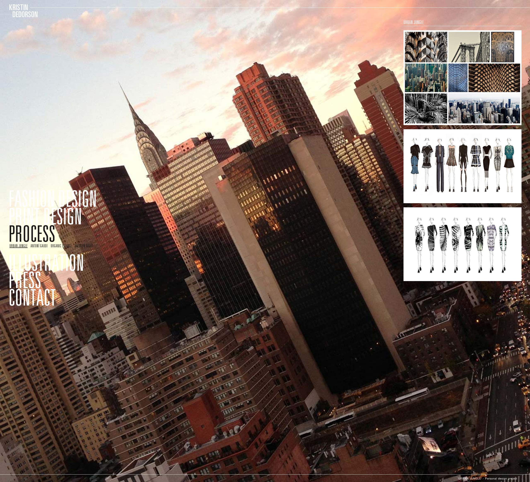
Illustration (33, 243)
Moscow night (17, 233)
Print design (33, 207)
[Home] (20, 10)
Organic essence (55, 229)
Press (19, 254)
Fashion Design (38, 195)
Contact (24, 266)
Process (24, 219)
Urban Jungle (17, 229)
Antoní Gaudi (35, 229)
